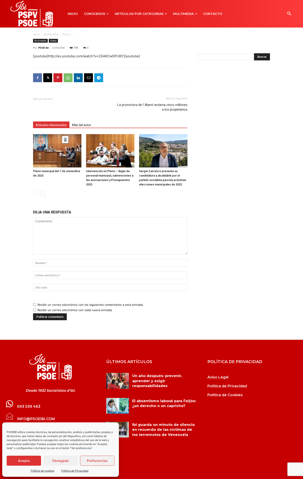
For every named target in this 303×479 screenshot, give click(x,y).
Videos (66, 34)
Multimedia (51, 34)
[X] (47, 77)
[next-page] (43, 193)
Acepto (24, 461)
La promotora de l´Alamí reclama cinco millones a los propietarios (152, 107)
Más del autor (81, 125)
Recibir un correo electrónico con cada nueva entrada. (75, 310)
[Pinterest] (57, 77)
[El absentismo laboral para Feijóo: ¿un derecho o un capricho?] (117, 406)
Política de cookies (42, 470)
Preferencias (97, 461)
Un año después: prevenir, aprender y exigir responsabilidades (157, 381)
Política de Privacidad (74, 470)
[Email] (88, 77)
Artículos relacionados (51, 125)
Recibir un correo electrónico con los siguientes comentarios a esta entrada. (90, 304)
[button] (289, 13)
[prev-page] (36, 193)
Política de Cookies (225, 395)
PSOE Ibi (43, 47)
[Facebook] (37, 77)
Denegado (60, 461)
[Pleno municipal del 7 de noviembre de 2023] (57, 150)
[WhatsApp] (68, 77)
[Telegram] (98, 77)
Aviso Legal (217, 377)
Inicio (36, 34)
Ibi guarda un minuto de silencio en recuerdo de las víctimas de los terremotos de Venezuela (163, 430)
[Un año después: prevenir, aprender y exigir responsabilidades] (117, 381)
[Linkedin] (78, 77)
